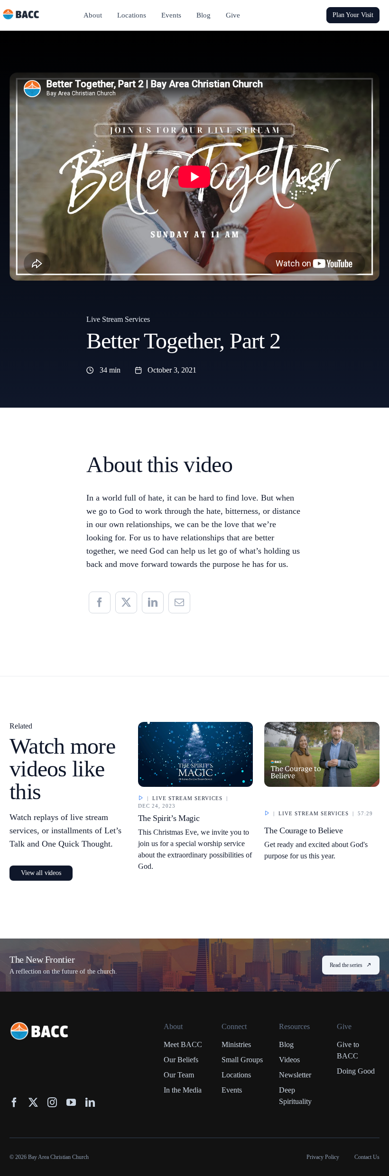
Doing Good (356, 1071)
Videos (289, 1060)
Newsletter (295, 1075)
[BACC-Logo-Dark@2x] (21, 13)
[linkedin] (90, 1102)
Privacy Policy (322, 1157)
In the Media (183, 1090)
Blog (286, 1044)
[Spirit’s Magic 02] (195, 726)
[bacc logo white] (39, 1026)
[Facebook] (99, 602)
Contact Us (367, 1157)
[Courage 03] (322, 726)
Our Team (179, 1075)
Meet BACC (183, 1044)
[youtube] (71, 1102)
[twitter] (33, 1102)
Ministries (236, 1044)
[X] (126, 602)
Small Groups (242, 1060)
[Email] (179, 602)
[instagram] (52, 1102)
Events (232, 1090)
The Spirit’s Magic (169, 818)
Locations (236, 1075)
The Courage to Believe (303, 830)
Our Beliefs (181, 1060)
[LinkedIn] (152, 602)
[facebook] (14, 1102)
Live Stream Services (118, 319)
